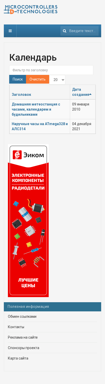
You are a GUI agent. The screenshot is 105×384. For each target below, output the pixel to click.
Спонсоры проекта (23, 348)
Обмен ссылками (22, 316)
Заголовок (21, 94)
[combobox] (79, 31)
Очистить (38, 79)
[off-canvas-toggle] (10, 30)
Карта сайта (18, 358)
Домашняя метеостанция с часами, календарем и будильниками (36, 109)
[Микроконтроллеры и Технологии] (30, 9)
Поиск (18, 79)
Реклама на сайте (23, 337)
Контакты (16, 327)
